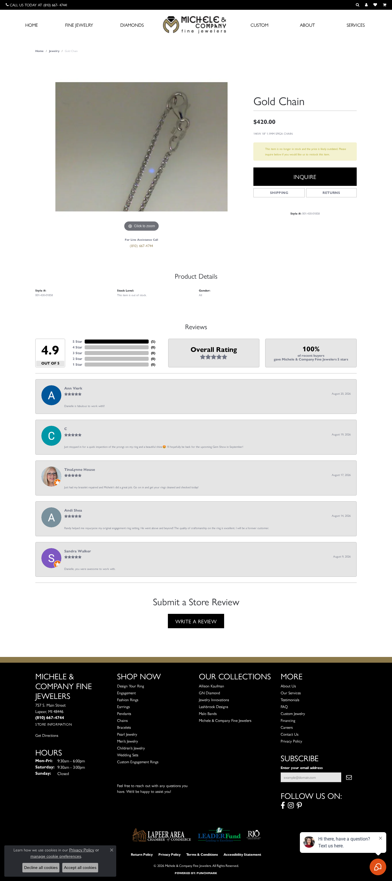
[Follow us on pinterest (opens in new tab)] (299, 805)
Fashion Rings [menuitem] (127, 699)
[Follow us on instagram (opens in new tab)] (291, 805)
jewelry (54, 51)
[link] (36, 5)
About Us (288, 686)
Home (31, 25)
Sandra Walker (77, 551)
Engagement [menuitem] (126, 692)
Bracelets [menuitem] (124, 727)
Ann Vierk (73, 388)
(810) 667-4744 (141, 245)
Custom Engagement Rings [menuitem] (137, 761)
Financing (288, 720)
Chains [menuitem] (122, 720)
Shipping (279, 192)
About (307, 25)
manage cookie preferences (55, 856)
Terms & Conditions (202, 854)
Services (356, 25)
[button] (357, 5)
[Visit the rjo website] (254, 835)
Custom (259, 25)
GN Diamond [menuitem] (209, 692)
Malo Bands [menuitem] (208, 713)
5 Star (77, 341)
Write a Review (196, 621)
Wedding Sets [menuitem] (127, 754)
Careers (287, 727)
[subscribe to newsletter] (349, 777)
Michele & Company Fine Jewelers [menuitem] (225, 720)
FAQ (284, 706)
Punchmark (207, 873)
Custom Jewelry (293, 713)
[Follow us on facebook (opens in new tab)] (283, 805)
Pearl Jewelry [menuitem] (127, 734)
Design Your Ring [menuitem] (130, 686)
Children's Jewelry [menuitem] (131, 748)
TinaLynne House (79, 469)
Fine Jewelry (79, 25)
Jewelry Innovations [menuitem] (214, 699)
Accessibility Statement (242, 854)
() (153, 341)
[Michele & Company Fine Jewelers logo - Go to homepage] (196, 24)
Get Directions (46, 735)
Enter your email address (302, 768)
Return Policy (142, 854)
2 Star (77, 358)
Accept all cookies (80, 867)
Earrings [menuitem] (123, 706)
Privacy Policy (291, 741)
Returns (331, 192)
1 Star (77, 364)
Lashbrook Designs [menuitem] (213, 706)
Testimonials (290, 699)
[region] (141, 147)
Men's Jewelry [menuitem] (127, 741)
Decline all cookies (41, 867)
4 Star (77, 347)
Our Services (291, 692)
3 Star (77, 353)
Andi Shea (73, 510)
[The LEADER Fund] (219, 835)
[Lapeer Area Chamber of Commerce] (162, 835)
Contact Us (289, 734)
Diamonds (132, 25)
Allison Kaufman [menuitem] (211, 686)
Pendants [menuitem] (124, 713)
